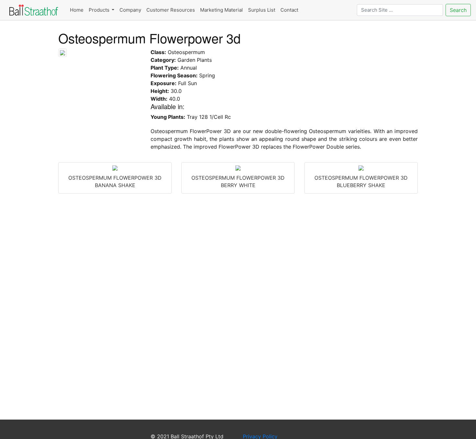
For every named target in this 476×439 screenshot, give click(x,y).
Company (130, 10)
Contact (289, 10)
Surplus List (261, 10)
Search (458, 10)
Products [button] (100, 10)
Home (77, 10)
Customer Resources (170, 10)
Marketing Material (221, 10)
